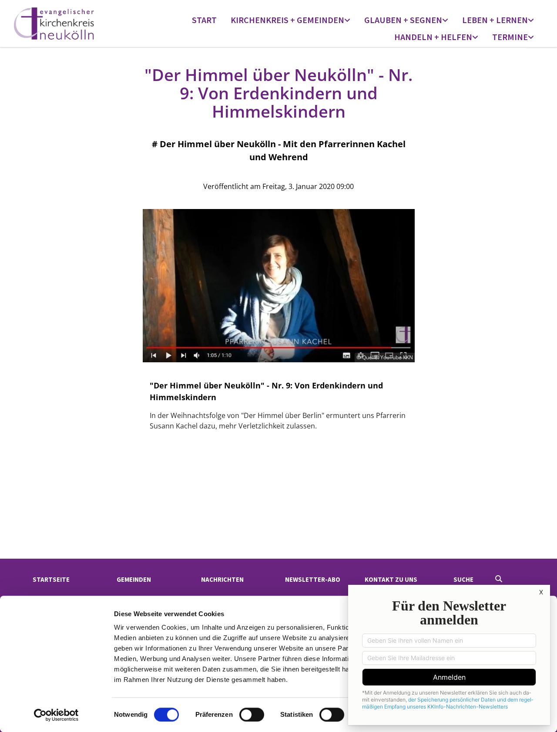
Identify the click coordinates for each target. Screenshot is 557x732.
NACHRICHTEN (222, 579)
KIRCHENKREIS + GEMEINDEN (287, 19)
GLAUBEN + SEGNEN (403, 19)
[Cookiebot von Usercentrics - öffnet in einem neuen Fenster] (56, 715)
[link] (290, 20)
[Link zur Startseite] (76, 23)
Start (204, 19)
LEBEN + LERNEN (495, 19)
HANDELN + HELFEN (433, 36)
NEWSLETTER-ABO (312, 579)
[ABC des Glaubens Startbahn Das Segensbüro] (446, 20)
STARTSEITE (51, 579)
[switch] (251, 715)
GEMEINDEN (134, 579)
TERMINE (510, 36)
